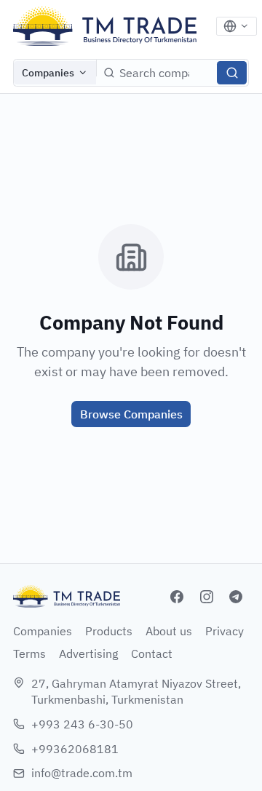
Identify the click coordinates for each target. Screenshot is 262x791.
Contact (151, 653)
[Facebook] (177, 597)
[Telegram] (236, 597)
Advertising (88, 653)
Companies (48, 72)
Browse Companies (131, 414)
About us (169, 631)
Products (108, 631)
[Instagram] (207, 597)
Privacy (224, 631)
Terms (29, 653)
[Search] (232, 72)
